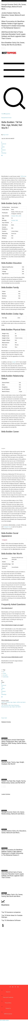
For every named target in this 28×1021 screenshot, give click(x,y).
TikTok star (23, 176)
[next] (5, 48)
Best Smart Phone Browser (10, 983)
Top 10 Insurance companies (11, 912)
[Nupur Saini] (2, 133)
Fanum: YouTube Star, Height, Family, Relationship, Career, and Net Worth (13, 782)
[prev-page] (2, 786)
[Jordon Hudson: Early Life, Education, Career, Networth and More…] (14, 821)
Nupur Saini (5, 134)
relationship (5, 676)
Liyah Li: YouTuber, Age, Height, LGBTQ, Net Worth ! (13, 702)
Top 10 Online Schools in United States (14, 976)
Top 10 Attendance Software (11, 920)
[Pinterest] (15, 987)
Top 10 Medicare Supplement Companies (14, 942)
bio (3, 671)
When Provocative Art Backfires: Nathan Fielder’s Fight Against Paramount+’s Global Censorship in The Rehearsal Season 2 (12, 852)
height (14, 362)
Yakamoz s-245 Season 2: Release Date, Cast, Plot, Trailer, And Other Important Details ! (14, 958)
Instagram (4, 540)
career (4, 673)
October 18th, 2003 (16, 216)
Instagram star (7, 527)
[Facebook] (10, 987)
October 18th (14, 220)
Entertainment (4, 738)
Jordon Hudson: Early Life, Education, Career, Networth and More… (13, 15)
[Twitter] (18, 987)
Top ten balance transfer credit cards (13, 980)
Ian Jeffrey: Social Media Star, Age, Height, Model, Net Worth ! (12, 952)
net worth (5, 675)
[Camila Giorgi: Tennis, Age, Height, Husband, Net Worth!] (14, 752)
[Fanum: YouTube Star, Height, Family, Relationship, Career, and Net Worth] (14, 771)
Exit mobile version (4, 1020)
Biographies (7, 113)
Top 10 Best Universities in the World (13, 938)
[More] (14, 155)
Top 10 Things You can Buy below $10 (13, 934)
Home (2, 113)
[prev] (2, 48)
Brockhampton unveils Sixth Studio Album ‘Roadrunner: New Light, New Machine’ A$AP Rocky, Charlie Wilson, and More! (14, 742)
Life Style (9, 117)
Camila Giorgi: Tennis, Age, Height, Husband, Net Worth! (12, 763)
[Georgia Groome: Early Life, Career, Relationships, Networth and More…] (14, 802)
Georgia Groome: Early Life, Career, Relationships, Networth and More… (13, 7)
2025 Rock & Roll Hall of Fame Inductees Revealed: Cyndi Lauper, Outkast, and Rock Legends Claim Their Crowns (12, 874)
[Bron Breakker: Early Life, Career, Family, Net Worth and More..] (14, 885)
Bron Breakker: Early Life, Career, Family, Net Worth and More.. (12, 895)
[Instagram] (12, 987)
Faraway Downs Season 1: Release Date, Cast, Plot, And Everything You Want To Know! (14, 965)
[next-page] (5, 786)
